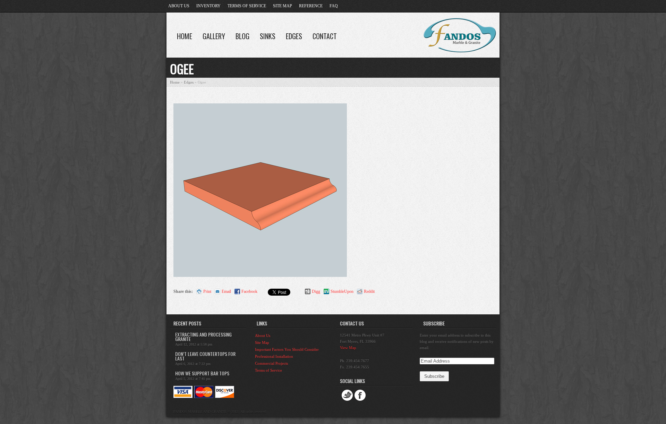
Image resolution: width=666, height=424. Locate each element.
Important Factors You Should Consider (287, 349)
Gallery (214, 36)
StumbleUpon (342, 291)
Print (207, 291)
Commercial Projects (271, 363)
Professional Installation (274, 356)
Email (226, 291)
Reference (311, 5)
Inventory (208, 5)
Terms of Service (247, 5)
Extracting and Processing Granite (203, 336)
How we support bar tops (202, 373)
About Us (178, 5)
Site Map (282, 5)
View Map (348, 348)
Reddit (369, 291)
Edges (294, 36)
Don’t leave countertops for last (205, 356)
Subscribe (434, 323)
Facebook (249, 291)
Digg (316, 291)
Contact (325, 36)
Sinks (267, 36)
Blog (242, 36)
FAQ (334, 5)
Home (184, 36)
